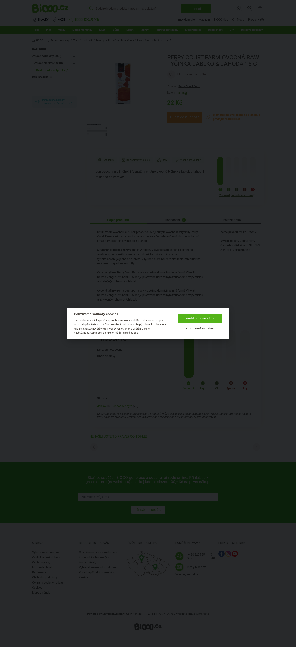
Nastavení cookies (200, 328)
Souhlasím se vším (199, 318)
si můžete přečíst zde (125, 332)
